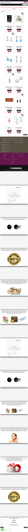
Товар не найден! (19, 9)
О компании (1, 0)
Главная (7, 9)
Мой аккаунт (9, 0)
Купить (10, 29)
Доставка (4, 0)
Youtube (16, 142)
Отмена (2, 527)
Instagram (22, 142)
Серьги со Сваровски (12, 9)
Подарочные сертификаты (22, 155)
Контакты (7, 0)
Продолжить (25, 134)
